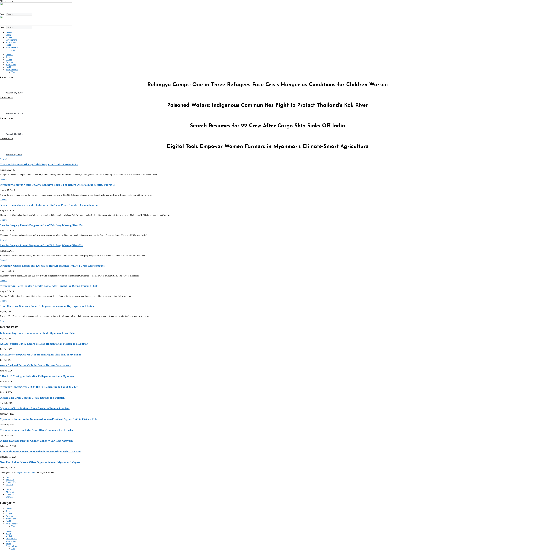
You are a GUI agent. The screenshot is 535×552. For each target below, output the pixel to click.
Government (11, 40)
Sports (8, 35)
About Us (10, 479)
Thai (13, 50)
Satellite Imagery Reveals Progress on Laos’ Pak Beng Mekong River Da (41, 225)
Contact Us (10, 482)
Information (11, 42)
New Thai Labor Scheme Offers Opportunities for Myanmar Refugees (40, 462)
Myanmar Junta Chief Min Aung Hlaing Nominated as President (37, 429)
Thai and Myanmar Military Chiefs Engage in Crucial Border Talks (39, 164)
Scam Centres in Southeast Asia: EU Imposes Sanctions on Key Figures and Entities (47, 306)
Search (3, 14)
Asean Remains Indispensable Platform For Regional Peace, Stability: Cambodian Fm (49, 204)
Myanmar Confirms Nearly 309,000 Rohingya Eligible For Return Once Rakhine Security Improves (57, 184)
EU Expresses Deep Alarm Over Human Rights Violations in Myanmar (40, 354)
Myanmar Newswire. (26, 472)
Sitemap (9, 484)
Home (8, 477)
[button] (3, 159)
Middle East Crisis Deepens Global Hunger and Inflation (32, 397)
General (9, 32)
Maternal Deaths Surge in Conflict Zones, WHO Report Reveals (36, 440)
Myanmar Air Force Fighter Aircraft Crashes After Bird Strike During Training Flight (49, 285)
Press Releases (12, 47)
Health (8, 45)
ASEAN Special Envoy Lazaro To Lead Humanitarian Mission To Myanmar (44, 343)
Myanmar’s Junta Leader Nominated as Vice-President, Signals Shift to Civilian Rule (48, 419)
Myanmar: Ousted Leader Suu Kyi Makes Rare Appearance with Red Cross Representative (52, 265)
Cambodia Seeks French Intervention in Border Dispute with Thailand (40, 451)
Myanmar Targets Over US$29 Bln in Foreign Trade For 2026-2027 (39, 386)
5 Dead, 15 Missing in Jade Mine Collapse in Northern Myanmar (37, 376)
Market (9, 37)
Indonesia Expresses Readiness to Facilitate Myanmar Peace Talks (37, 333)
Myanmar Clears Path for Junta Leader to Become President (35, 408)
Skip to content (6, 1)
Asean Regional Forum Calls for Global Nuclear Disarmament (35, 365)
